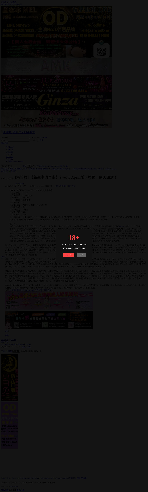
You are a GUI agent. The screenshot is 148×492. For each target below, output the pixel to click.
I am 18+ (68, 255)
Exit (81, 255)
